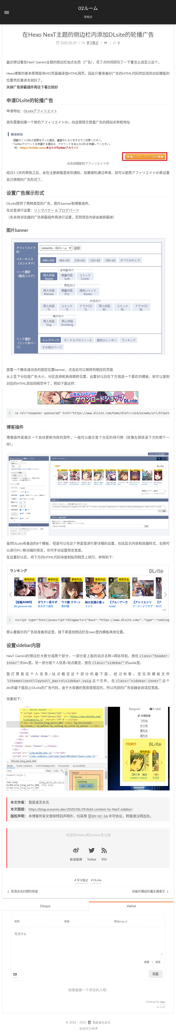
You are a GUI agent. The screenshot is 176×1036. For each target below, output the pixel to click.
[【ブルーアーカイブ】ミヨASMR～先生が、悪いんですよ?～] (119, 588)
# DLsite (96, 880)
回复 (156, 974)
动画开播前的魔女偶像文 (149, 891)
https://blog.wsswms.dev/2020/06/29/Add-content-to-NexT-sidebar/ (81, 809)
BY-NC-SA (100, 816)
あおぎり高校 (45, 606)
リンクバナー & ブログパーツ (56, 210)
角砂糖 (65, 606)
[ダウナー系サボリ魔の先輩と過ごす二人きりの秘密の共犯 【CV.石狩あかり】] (48, 588)
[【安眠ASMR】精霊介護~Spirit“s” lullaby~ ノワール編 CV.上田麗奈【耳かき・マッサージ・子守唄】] (25, 588)
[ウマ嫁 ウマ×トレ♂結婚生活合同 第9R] (72, 588)
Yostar (112, 606)
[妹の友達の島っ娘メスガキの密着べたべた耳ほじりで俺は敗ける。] (95, 588)
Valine (131, 906)
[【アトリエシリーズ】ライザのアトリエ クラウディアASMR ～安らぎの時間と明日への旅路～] (143, 588)
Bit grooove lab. (23, 606)
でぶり (89, 606)
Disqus (45, 906)
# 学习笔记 (81, 880)
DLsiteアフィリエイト (40, 111)
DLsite (156, 571)
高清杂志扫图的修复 (24, 891)
